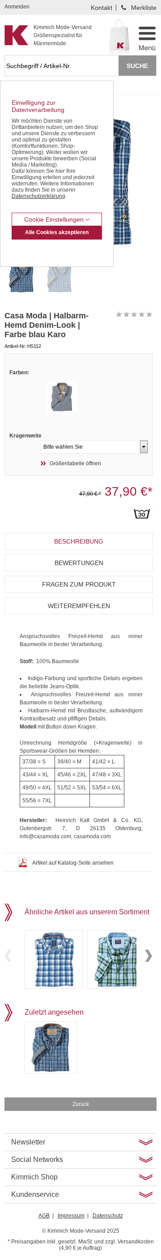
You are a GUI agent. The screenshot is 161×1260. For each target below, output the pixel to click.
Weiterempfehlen (79, 605)
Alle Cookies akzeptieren (57, 232)
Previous (8, 956)
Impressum (71, 1216)
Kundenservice (35, 1194)
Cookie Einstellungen (54, 219)
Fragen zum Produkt (79, 584)
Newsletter (28, 1142)
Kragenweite (25, 436)
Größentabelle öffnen (75, 463)
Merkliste (144, 7)
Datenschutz (108, 1216)
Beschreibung (78, 541)
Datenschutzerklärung (38, 196)
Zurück (80, 1104)
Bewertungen (79, 562)
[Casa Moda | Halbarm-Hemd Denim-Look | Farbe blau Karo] (21, 276)
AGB (44, 1216)
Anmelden (17, 7)
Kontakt (101, 7)
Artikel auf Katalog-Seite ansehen (73, 863)
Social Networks (37, 1159)
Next (148, 956)
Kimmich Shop (34, 1177)
